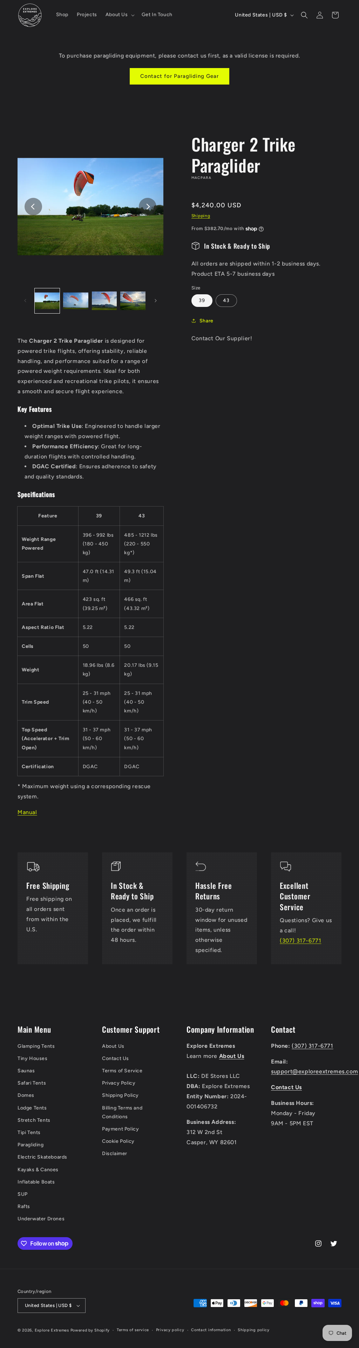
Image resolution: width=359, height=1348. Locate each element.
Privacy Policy (118, 1083)
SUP (23, 1194)
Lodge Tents (32, 1108)
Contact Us (115, 1058)
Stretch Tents (34, 1120)
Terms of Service (122, 1071)
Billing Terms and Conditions (122, 1112)
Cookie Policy (118, 1141)
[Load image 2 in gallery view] (75, 300)
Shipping (200, 215)
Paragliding (31, 1145)
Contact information (211, 1330)
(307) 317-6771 (300, 940)
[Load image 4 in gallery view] (132, 300)
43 (226, 300)
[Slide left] (33, 206)
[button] (119, 14)
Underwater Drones (41, 1219)
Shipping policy (254, 1330)
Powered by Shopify (90, 1330)
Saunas (26, 1071)
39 (202, 300)
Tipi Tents (29, 1132)
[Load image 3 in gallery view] (104, 300)
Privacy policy (170, 1330)
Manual (27, 812)
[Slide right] (147, 206)
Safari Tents (32, 1083)
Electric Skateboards (42, 1157)
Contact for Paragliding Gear (179, 76)
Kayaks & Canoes (38, 1170)
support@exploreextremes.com (314, 1071)
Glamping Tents (36, 1046)
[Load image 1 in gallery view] (47, 300)
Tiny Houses (33, 1058)
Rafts (24, 1206)
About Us (113, 1046)
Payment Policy (120, 1129)
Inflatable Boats (36, 1182)
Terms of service (133, 1330)
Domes (26, 1095)
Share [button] (206, 321)
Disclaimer (114, 1153)
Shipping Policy (120, 1095)
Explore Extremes (52, 1330)
